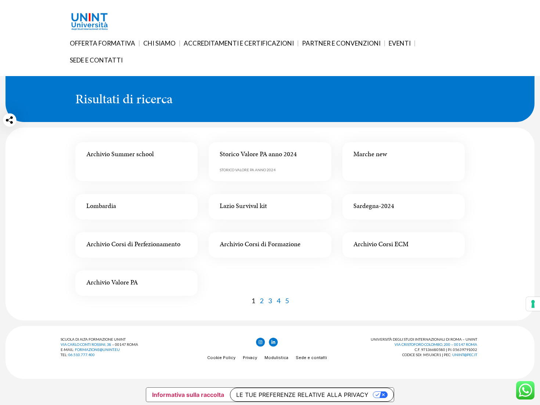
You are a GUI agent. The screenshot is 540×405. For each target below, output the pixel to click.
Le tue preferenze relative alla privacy (302, 394)
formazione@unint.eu (97, 349)
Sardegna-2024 (373, 205)
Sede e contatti (96, 60)
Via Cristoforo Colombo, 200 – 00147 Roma (436, 344)
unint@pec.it (464, 354)
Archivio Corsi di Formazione (260, 243)
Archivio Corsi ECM (380, 243)
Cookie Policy (221, 357)
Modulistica (276, 357)
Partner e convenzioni (341, 43)
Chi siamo (159, 43)
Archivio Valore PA (112, 282)
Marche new (370, 153)
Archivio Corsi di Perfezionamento (133, 243)
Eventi (400, 43)
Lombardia (101, 205)
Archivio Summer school (120, 153)
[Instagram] (260, 342)
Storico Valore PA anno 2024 (258, 153)
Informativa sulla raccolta (188, 394)
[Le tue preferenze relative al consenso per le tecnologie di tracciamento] (533, 304)
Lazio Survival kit (243, 205)
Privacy (250, 357)
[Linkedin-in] (273, 342)
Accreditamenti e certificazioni (239, 43)
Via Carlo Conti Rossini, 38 (86, 344)
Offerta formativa (102, 43)
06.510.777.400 (81, 354)
